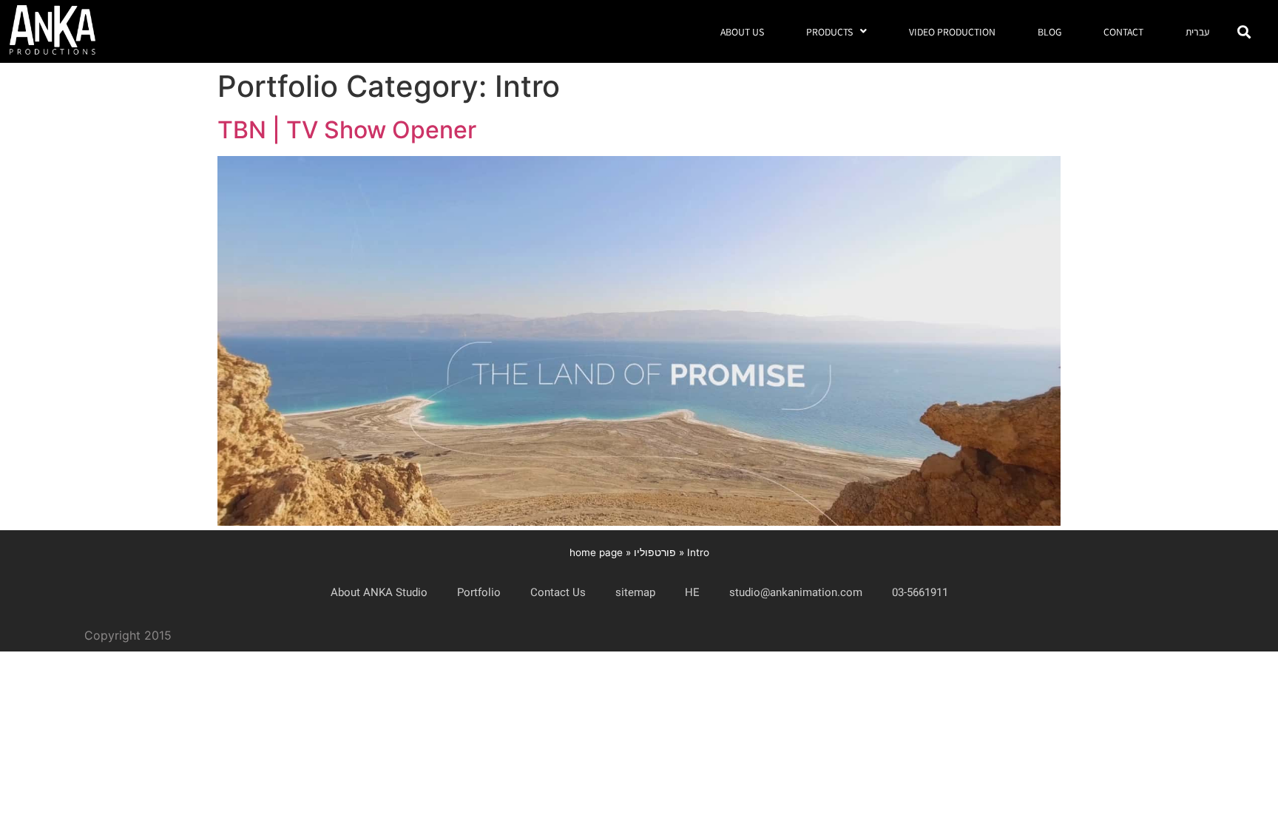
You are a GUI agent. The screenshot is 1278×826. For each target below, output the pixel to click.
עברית (1197, 31)
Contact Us (558, 592)
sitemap (635, 592)
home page (596, 552)
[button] (1243, 31)
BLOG (1049, 31)
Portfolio (479, 592)
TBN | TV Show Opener (346, 129)
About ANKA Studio (379, 592)
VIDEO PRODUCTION (952, 31)
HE (692, 592)
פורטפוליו (655, 552)
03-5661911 (920, 592)
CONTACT (1123, 31)
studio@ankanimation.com (795, 592)
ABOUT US (742, 31)
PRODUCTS (829, 31)
